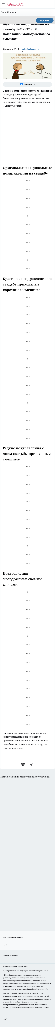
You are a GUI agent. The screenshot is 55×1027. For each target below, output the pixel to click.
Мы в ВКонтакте (8, 12)
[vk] (23, 765)
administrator (30, 49)
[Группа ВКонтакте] (27, 84)
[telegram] (33, 765)
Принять (44, 20)
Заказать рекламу (10, 955)
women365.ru (23, 966)
